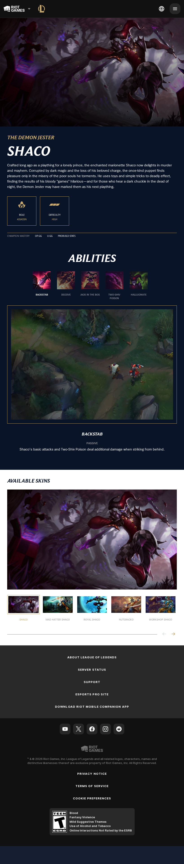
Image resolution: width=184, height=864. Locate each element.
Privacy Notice (92, 773)
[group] (90, 286)
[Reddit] (119, 729)
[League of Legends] (41, 8)
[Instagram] (105, 729)
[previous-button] (164, 634)
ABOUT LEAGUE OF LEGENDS (92, 657)
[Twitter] (78, 729)
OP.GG (38, 236)
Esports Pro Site (92, 694)
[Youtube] (65, 729)
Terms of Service (92, 786)
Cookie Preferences (92, 798)
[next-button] (173, 634)
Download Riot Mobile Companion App (92, 706)
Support (92, 682)
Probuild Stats (66, 236)
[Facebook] (92, 729)
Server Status (92, 669)
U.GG (50, 236)
